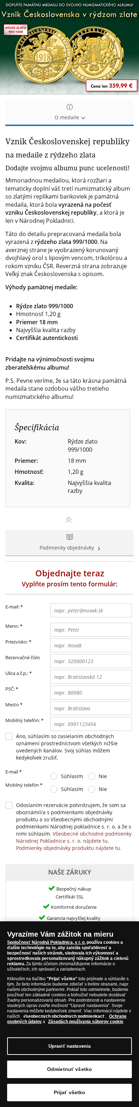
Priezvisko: (16, 641)
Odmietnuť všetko (69, 1069)
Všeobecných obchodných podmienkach (64, 1016)
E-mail (13, 771)
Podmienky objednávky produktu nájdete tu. (69, 848)
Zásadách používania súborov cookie (85, 1021)
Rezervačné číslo (22, 657)
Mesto (12, 704)
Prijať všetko (70, 1092)
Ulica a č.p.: (16, 673)
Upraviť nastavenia (69, 1046)
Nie (103, 776)
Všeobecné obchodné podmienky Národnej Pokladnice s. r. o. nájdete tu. (74, 837)
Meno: (12, 626)
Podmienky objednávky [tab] (68, 547)
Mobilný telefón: (22, 720)
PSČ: (10, 689)
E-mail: (14, 606)
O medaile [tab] (68, 117)
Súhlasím (72, 776)
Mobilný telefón (23, 785)
